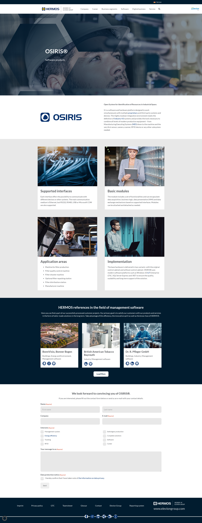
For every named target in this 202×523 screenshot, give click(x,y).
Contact (98, 505)
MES (134, 124)
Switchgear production (115, 432)
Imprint (20, 505)
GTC (52, 505)
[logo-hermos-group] (57, 9)
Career (109, 444)
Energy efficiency (51, 436)
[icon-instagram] (92, 516)
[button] (90, 9)
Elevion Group (115, 505)
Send (45, 485)
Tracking (48, 440)
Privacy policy (37, 505)
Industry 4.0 (119, 118)
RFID (47, 444)
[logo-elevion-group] (195, 9)
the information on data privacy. (91, 478)
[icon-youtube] (115, 516)
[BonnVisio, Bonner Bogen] (59, 345)
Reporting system (137, 505)
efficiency (107, 316)
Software (110, 440)
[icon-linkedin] (98, 516)
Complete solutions (114, 436)
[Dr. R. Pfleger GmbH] (142, 345)
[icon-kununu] (110, 516)
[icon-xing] (104, 516)
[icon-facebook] (86, 516)
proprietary (133, 113)
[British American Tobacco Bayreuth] (101, 345)
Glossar (84, 505)
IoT (148, 273)
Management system (52, 432)
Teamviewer (68, 505)
